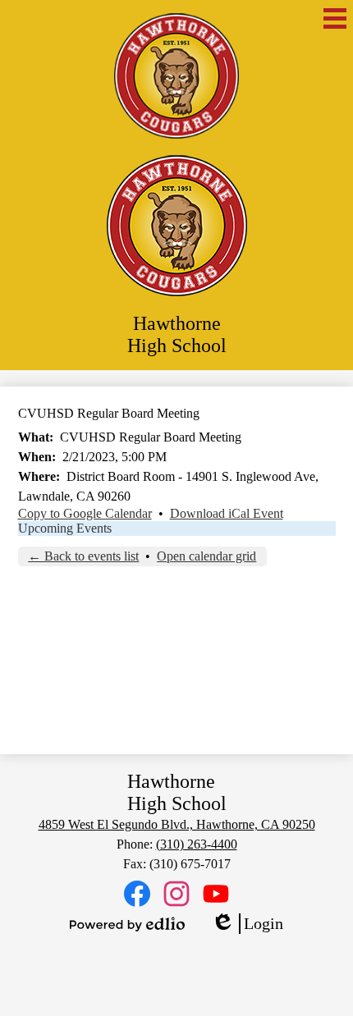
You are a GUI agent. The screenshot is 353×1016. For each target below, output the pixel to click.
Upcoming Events (65, 528)
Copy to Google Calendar (85, 513)
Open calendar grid (206, 556)
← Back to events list (83, 556)
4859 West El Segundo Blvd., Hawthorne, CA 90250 (177, 824)
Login (247, 924)
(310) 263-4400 (196, 844)
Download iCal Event (226, 513)
